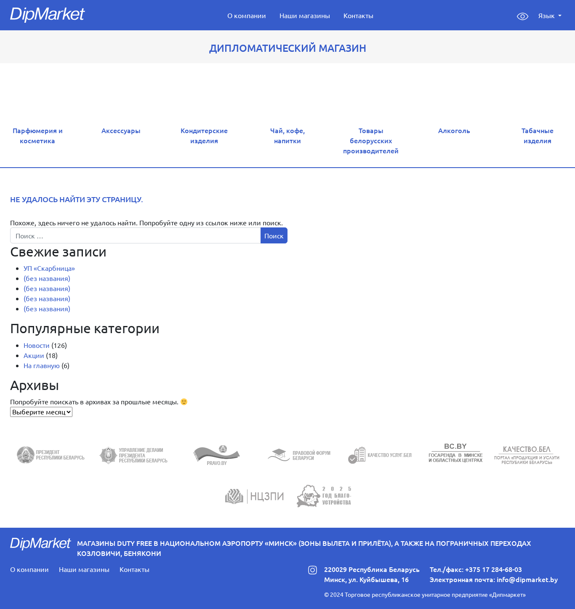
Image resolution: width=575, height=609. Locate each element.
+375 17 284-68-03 (493, 569)
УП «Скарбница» (49, 268)
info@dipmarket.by (527, 579)
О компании (246, 15)
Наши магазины (305, 15)
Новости (37, 345)
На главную (42, 365)
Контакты (358, 15)
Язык (547, 15)
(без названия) (47, 278)
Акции (34, 355)
